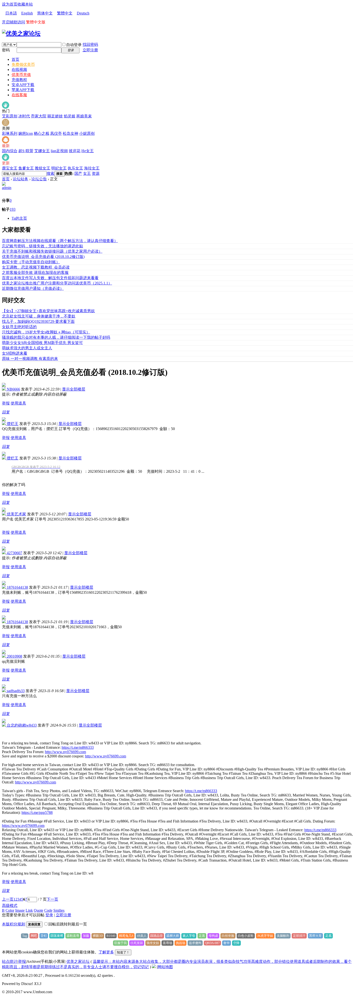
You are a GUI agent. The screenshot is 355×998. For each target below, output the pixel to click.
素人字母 (189, 935)
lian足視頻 (59, 151)
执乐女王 (75, 168)
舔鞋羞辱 (73, 935)
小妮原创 (87, 133)
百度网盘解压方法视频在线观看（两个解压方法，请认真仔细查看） (60, 241)
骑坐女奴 (153, 943)
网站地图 (165, 967)
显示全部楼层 (73, 389)
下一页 (52, 899)
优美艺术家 (16, 514)
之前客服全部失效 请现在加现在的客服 (35, 272)
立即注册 (90, 50)
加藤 (86, 935)
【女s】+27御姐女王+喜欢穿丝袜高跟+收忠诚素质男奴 (48, 311)
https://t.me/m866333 (78, 747)
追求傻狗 (195, 943)
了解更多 (106, 952)
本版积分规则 (13, 924)
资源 (95, 173)
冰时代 (24, 116)
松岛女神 (70, 133)
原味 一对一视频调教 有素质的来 (30, 359)
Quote (38, 910)
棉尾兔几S (126, 935)
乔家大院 (38, 116)
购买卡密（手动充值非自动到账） (31, 262)
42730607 (14, 553)
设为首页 (9, 4)
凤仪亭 (56, 133)
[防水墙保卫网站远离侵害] (154, 967)
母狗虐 (213, 935)
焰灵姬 (69, 116)
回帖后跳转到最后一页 (67, 924)
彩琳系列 (9, 133)
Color (10, 910)
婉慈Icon (25, 133)
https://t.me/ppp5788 (37, 812)
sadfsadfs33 (15, 691)
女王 (87, 173)
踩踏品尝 (156, 935)
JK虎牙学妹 (265, 935)
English (27, 13)
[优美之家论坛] (21, 33)
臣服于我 (120, 943)
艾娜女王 (42, 151)
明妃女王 (59, 168)
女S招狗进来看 (14, 353)
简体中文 (45, 13)
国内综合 (9, 151)
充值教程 (19, 80)
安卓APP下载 (23, 85)
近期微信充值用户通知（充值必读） (33, 288)
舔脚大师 (172, 935)
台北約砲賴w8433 (21, 725)
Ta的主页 (19, 218)
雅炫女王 (42, 168)
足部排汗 (299, 935)
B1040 (110, 935)
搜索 (50, 173)
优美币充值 (21, 75)
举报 (6, 403)
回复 (6, 412)
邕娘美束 (84, 116)
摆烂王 (12, 424)
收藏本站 (25, 4)
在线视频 (19, 69)
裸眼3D (98, 935)
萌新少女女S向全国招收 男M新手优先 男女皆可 (42, 343)
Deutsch (83, 13)
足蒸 (202, 935)
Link (29, 910)
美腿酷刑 (283, 935)
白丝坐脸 (228, 935)
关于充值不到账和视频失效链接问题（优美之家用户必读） (52, 251)
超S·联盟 (25, 151)
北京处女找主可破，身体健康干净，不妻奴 (38, 316)
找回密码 (90, 44)
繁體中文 (64, 13)
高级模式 (9, 906)
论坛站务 (20, 179)
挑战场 (180, 943)
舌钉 (44, 935)
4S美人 (142, 935)
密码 (6, 50)
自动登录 (74, 45)
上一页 (8, 899)
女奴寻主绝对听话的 (19, 327)
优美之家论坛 (78, 961)
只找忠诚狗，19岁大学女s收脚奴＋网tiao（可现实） (46, 332)
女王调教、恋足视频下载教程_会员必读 (36, 267)
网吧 (34, 935)
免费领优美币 (23, 64)
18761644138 (17, 587)
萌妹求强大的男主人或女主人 (27, 348)
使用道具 (18, 403)
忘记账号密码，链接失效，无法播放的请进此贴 (42, 246)
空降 (236, 943)
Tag (24, 935)
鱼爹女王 (26, 168)
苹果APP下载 (23, 90)
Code (48, 910)
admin (6, 188)
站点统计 (9, 961)
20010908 (14, 656)
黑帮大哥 (315, 935)
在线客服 (19, 95)
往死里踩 (136, 943)
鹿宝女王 (9, 168)
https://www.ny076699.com (23, 825)
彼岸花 (74, 151)
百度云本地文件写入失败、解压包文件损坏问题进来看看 (50, 278)
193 (12, 209)
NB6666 (13, 389)
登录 (49, 915)
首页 (15, 59)
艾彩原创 (9, 116)
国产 (78, 173)
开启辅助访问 (13, 22)
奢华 (226, 943)
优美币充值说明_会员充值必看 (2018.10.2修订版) (43, 257)
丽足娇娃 (55, 116)
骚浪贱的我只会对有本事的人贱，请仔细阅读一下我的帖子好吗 (56, 337)
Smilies (58, 910)
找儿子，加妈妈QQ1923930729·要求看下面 (38, 321)
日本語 (11, 13)
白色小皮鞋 (246, 935)
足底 (328, 935)
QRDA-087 (212, 943)
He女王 (87, 151)
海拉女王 (91, 168)
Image (20, 910)
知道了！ (123, 952)
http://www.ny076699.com (65, 752)
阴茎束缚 (56, 935)
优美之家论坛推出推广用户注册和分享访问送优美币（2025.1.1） (57, 283)
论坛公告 (39, 179)
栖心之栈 (41, 133)
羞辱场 (167, 943)
